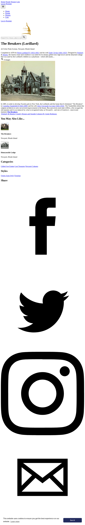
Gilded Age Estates (7, 166)
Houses (13, 2)
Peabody (80, 53)
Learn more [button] (15, 521)
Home (3, 2)
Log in (3, 4)
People (8, 2)
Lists (18, 2)
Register (9, 4)
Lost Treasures (20, 166)
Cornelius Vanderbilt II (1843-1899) (15, 106)
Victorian (17, 176)
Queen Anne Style (7, 176)
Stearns (5, 55)
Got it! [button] (72, 520)
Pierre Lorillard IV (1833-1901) (28, 53)
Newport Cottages (31, 166)
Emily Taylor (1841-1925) (58, 53)
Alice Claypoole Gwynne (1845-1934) (50, 106)
